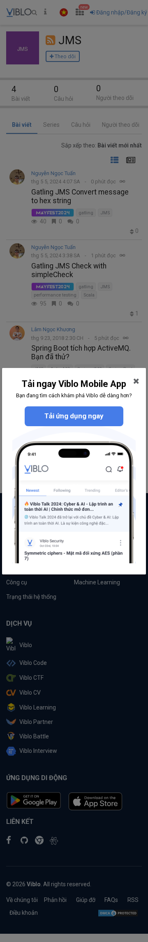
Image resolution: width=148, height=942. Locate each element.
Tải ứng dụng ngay (74, 416)
